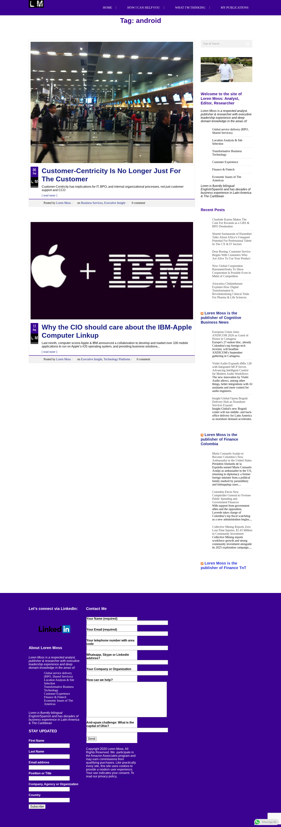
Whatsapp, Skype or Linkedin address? (107, 656)
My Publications (235, 7)
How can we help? (99, 680)
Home (107, 7)
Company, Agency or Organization (53, 784)
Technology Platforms (117, 359)
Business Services (92, 202)
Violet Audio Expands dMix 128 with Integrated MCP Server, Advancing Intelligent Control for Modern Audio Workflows (232, 368)
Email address (39, 762)
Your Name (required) (101, 618)
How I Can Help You (143, 7)
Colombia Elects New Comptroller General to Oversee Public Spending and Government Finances (231, 497)
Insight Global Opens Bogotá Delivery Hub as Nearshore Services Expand (230, 402)
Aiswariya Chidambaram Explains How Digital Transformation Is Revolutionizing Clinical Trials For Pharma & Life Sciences (230, 290)
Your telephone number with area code (110, 642)
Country (35, 795)
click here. (125, 776)
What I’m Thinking (190, 7)
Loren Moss (63, 202)
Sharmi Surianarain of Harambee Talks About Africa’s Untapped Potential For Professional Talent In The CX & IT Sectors (232, 239)
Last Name (36, 751)
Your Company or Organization (108, 669)
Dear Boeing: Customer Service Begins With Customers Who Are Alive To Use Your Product (231, 255)
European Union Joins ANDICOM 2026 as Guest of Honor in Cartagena (230, 335)
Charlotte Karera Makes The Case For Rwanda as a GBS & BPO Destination (230, 223)
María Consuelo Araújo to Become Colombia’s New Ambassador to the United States (232, 457)
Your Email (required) (101, 629)
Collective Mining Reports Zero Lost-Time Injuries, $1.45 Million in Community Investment (232, 530)
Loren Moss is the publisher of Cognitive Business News (221, 317)
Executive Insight (114, 202)
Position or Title (40, 773)
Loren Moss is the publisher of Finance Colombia (219, 439)
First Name (36, 740)
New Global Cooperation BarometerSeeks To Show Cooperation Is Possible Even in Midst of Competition (231, 271)
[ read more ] (49, 195)
